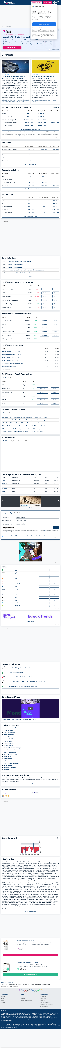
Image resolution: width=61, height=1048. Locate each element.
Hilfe (22, 996)
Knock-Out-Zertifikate (10, 752)
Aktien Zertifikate (26, 984)
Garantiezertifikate (36, 984)
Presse (2, 1000)
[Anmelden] (57, 2)
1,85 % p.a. (31, 212)
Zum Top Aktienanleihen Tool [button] (30, 189)
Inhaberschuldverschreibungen (12, 748)
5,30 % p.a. (56, 212)
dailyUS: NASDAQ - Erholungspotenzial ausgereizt (22, 686)
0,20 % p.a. (44, 149)
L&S (16, 592)
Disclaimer (43, 1000)
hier (45, 530)
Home (2, 26)
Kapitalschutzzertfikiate (10, 750)
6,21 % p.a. (31, 176)
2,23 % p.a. (31, 207)
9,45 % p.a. (31, 152)
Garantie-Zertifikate (9, 739)
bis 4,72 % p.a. (55, 123)
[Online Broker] (10, 3)
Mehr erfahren (11, 47)
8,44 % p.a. (31, 185)
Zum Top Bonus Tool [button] (30, 164)
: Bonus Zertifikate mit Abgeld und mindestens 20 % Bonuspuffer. (22, 429)
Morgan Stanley (7, 513)
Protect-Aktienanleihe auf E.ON (11, 357)
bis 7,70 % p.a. (42, 114)
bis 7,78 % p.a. (29, 114)
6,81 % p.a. (31, 204)
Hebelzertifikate (8, 743)
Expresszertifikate (9, 734)
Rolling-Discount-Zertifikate (11, 763)
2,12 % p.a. (45, 207)
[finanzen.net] (9, 2)
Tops (4, 377)
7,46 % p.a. (56, 201)
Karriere (3, 998)
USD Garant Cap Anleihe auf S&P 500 (12, 363)
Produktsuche (5, 517)
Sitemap (3, 1002)
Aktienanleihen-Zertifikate (11, 728)
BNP (16, 570)
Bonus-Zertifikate (8, 730)
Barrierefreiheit (44, 1006)
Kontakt (3, 996)
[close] (54, 6)
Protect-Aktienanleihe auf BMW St (11, 351)
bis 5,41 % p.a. (42, 123)
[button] (36, 2)
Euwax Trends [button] (31, 621)
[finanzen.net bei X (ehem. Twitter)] (28, 990)
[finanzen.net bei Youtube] (25, 990)
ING (16, 578)
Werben (23, 998)
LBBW (16, 589)
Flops (9, 377)
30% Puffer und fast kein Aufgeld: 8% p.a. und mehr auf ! (20, 423)
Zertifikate (8, 26)
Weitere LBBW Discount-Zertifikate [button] (30, 129)
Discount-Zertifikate (9, 732)
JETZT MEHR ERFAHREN (30, 974)
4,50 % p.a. (31, 182)
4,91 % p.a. (31, 210)
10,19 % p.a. (55, 210)
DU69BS (4, 486)
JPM (16, 586)
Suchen (56, 528)
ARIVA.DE (57, 1026)
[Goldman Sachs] (3, 575)
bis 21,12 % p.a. (28, 120)
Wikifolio (17, 606)
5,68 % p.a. (44, 176)
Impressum (43, 996)
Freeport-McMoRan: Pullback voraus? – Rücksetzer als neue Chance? (27, 273)
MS (16, 595)
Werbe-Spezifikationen (26, 1000)
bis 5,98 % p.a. (29, 125)
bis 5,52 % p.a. (42, 125)
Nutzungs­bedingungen (46, 1002)
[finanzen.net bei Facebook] (22, 990)
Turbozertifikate (8, 765)
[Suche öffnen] (54, 2)
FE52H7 (4, 480)
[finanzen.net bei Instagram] (19, 990)
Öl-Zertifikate (7, 756)
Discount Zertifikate (6, 984)
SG (16, 597)
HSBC (16, 581)
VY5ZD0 (4, 492)
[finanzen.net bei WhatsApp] (38, 990)
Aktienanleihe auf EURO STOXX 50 (11, 354)
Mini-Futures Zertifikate (10, 754)
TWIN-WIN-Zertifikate (10, 767)
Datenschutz (43, 998)
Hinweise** (17, 135)
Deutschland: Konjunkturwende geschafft (20, 261)
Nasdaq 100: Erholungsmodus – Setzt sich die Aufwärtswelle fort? (26, 681)
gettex (17, 573)
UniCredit (17, 584)
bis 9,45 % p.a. (29, 117)
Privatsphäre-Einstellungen (47, 1004)
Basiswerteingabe (6, 520)
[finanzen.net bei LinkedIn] (32, 990)
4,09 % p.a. (56, 185)
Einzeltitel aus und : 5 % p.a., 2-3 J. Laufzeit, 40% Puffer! (22, 432)
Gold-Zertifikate (8, 741)
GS (16, 575)
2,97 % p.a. (31, 155)
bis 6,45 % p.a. (29, 123)
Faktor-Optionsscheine (10, 737)
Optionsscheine (15, 441)
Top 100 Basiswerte (7, 524)
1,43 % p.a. (45, 212)
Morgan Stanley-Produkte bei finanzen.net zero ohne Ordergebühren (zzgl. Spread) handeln (24, 535)
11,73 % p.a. (55, 204)
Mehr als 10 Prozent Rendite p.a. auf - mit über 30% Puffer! (24, 417)
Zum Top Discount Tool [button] (30, 216)
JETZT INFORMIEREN (30, 955)
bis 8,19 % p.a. (42, 117)
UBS (16, 600)
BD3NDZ (4, 489)
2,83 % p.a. (31, 201)
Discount (45, 289)
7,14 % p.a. (44, 185)
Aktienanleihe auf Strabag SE (10, 366)
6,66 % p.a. (56, 207)
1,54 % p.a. (31, 161)
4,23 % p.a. (31, 149)
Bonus (55, 289)
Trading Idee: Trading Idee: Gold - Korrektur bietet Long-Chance (26, 270)
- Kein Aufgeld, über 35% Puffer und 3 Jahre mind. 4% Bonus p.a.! (24, 420)
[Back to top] (57, 1046)
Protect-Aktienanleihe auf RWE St (11, 360)
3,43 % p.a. (44, 179)
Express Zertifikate (14, 986)
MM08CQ (4, 483)
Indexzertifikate (8, 745)
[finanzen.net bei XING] (35, 990)
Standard (17, 513)
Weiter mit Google (44, 24)
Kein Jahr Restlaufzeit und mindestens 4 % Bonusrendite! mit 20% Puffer (24, 426)
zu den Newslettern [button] (30, 784)
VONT (16, 603)
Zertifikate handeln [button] (30, 911)
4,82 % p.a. (44, 182)
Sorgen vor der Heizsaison (15, 264)
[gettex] (3, 573)
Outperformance (8, 761)
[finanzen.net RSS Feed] (42, 990)
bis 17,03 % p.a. (42, 120)
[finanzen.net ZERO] (30, 31)
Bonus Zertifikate (16, 984)
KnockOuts (25, 441)
